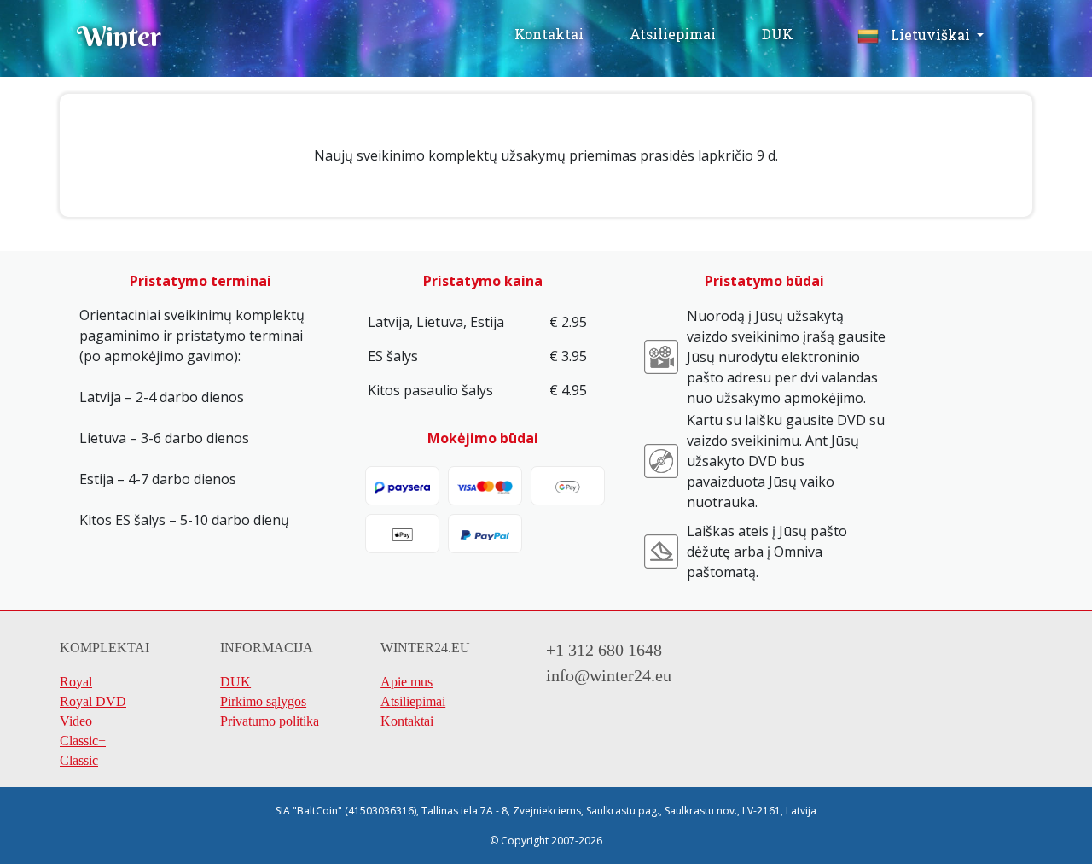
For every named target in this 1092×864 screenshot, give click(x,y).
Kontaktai (549, 34)
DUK (777, 34)
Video (76, 721)
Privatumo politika (269, 721)
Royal (76, 681)
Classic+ (83, 740)
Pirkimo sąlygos (263, 701)
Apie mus (406, 681)
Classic (79, 760)
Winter (119, 36)
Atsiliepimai (674, 34)
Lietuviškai (930, 35)
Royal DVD (93, 701)
